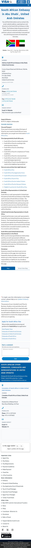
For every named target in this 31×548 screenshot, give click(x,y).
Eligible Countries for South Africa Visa (15, 187)
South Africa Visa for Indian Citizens (14, 181)
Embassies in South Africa (9, 338)
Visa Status (6, 461)
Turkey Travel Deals (8, 497)
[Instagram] (12, 529)
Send (15, 358)
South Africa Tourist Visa (11, 178)
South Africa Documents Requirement (15, 175)
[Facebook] (2, 529)
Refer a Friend (7, 517)
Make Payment (7, 469)
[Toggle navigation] (28, 5)
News (4, 506)
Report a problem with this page (15, 449)
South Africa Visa (9, 170)
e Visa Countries (7, 475)
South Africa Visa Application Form (14, 173)
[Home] (6, 1)
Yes (17, 446)
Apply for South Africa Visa (11, 322)
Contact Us (6, 523)
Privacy (21, 541)
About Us (5, 526)
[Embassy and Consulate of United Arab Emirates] (20, 43)
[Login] (28, 1)
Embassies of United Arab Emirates (11, 331)
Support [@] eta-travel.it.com (11, 521)
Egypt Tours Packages (9, 495)
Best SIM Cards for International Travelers (15, 503)
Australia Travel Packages (10, 492)
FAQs (4, 508)
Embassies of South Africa (9, 336)
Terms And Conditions (13, 541)
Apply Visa (6, 458)
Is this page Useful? (9, 446)
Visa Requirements (8, 464)
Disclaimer (6, 514)
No (21, 446)
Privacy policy (19, 546)
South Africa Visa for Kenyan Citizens (15, 184)
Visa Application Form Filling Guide (13, 486)
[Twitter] (7, 529)
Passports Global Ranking (10, 483)
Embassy (5, 480)
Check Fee (5, 472)
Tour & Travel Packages (9, 489)
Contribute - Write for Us (10, 511)
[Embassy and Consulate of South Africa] (10, 43)
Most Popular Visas (7, 329)
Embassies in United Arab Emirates (11, 334)
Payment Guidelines (8, 466)
